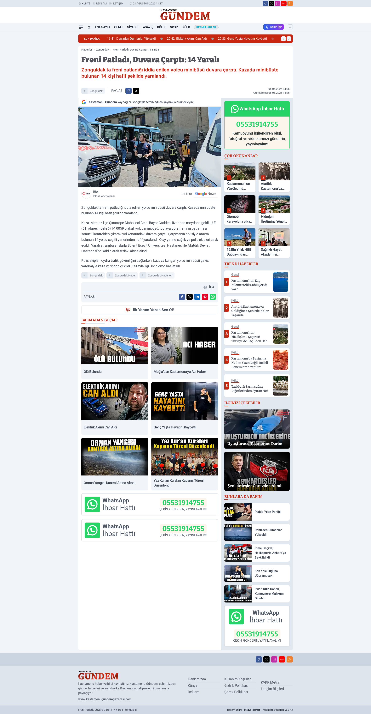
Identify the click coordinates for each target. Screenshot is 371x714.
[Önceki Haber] (283, 38)
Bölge (161, 27)
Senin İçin (276, 26)
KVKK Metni (270, 682)
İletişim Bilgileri (272, 689)
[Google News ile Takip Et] (205, 193)
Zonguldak (102, 49)
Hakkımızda (197, 679)
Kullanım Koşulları (238, 679)
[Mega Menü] (81, 27)
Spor (174, 27)
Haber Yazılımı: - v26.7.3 (260, 710)
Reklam (101, 3)
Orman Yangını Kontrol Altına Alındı (257, 38)
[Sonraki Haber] (289, 38)
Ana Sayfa (102, 27)
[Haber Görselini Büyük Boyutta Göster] (149, 147)
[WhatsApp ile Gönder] (213, 297)
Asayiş (148, 27)
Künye (86, 3)
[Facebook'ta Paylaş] (128, 91)
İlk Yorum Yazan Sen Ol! (153, 309)
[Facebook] (265, 3)
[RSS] (290, 3)
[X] (271, 3)
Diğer (186, 27)
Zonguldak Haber (125, 275)
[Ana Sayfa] (89, 27)
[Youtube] (284, 3)
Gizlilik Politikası (236, 685)
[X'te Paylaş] (136, 91)
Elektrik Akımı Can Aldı (138, 38)
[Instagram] (277, 3)
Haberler (86, 49)
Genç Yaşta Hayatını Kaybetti (193, 38)
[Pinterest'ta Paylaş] (205, 297)
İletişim (117, 3)
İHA (104, 194)
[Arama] (290, 26)
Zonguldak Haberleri (160, 275)
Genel (118, 27)
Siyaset (133, 27)
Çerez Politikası (236, 692)
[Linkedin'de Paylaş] (197, 297)
